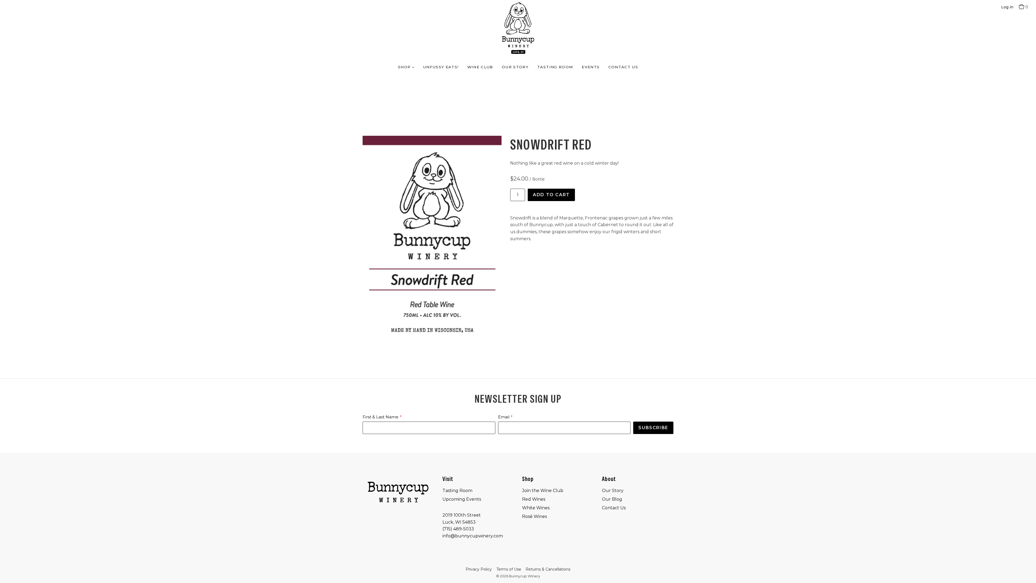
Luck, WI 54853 (459, 522)
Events (590, 67)
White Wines (536, 507)
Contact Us (623, 67)
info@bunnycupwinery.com (472, 535)
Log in (1007, 7)
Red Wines (533, 499)
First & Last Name (380, 416)
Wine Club (480, 67)
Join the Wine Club (542, 490)
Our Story (515, 67)
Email (503, 416)
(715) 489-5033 (458, 528)
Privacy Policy (479, 569)
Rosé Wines (534, 516)
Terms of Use (508, 569)
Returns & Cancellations (548, 569)
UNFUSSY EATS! (441, 67)
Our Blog (612, 499)
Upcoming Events (461, 499)
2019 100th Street (461, 515)
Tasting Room (555, 67)
